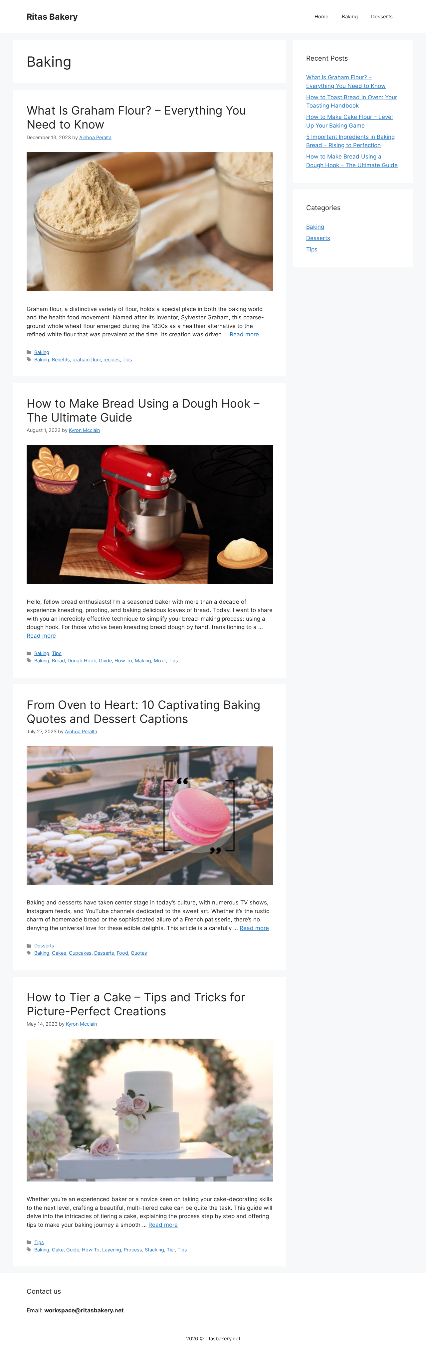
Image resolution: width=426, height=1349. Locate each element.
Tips (127, 359)
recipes (112, 359)
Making (143, 660)
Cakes (59, 953)
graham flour (87, 359)
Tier (171, 1249)
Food (122, 953)
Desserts (382, 16)
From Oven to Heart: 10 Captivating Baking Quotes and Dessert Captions (143, 712)
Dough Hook (82, 660)
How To (123, 660)
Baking (350, 16)
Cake (58, 1249)
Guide (105, 660)
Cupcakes (80, 953)
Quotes (139, 953)
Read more (244, 334)
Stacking (154, 1249)
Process (133, 1249)
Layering (111, 1249)
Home (321, 16)
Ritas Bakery (52, 17)
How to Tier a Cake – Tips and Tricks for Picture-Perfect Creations (136, 1004)
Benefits (61, 359)
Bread (58, 660)
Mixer (160, 660)
